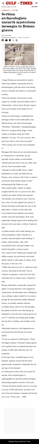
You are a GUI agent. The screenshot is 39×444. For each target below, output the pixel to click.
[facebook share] (10, 41)
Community (6, 10)
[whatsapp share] (17, 40)
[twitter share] (13, 40)
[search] (3, 3)
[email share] (6, 41)
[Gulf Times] (19, 5)
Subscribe (34, 6)
